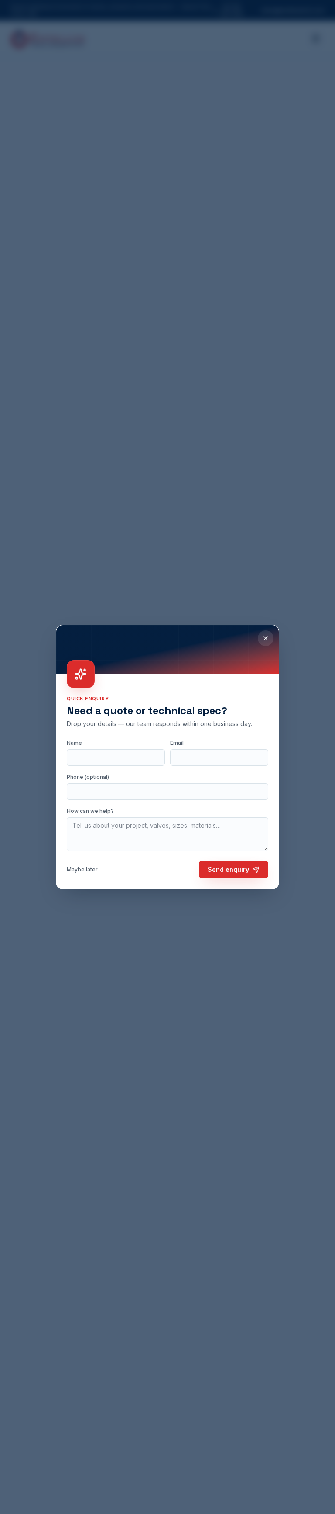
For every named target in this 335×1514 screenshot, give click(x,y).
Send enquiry (228, 869)
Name (74, 743)
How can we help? (90, 811)
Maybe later (82, 869)
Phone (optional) (88, 777)
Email (177, 743)
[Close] (265, 638)
